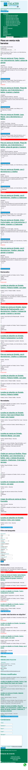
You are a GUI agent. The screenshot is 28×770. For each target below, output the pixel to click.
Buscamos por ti (4, 11)
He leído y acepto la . (12, 746)
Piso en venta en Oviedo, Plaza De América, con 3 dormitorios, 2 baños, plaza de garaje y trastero (14, 145)
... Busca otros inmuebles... (12, 25)
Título (2, 722)
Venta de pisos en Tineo (12, 16)
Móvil (2, 728)
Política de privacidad (17, 746)
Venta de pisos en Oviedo (12, 15)
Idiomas (5, 35)
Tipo (2, 536)
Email (2, 731)
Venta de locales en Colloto (12, 19)
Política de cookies (15, 756)
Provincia (3, 539)
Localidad (3, 542)
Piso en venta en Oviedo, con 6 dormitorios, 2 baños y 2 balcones (14, 196)
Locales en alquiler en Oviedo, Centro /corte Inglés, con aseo (12, 637)
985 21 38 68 (4, 10)
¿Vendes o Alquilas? (8, 28)
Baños (2, 551)
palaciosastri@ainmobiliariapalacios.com (10, 8)
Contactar (3, 748)
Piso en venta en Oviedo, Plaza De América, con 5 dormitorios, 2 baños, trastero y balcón (14, 90)
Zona (2, 545)
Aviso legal (15, 759)
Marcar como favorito (5, 78)
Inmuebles (6, 14)
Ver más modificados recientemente (9, 716)
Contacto (5, 31)
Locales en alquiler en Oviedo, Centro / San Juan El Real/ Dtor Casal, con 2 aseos (12, 414)
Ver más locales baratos (7, 653)
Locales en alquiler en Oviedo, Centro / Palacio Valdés (12, 393)
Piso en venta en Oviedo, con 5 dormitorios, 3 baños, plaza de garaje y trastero (12, 250)
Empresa (5, 29)
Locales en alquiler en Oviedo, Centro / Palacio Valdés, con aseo (13, 286)
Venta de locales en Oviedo (12, 18)
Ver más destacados (5, 611)
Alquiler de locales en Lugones (13, 22)
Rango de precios (5, 554)
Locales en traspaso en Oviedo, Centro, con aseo (12, 483)
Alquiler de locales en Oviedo (13, 21)
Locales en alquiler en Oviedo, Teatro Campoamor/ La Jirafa (12, 337)
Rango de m (4, 557)
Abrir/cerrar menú (5, 1)
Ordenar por (4, 48)
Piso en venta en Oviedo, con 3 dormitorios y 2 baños (12, 170)
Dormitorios (4, 548)
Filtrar (2, 561)
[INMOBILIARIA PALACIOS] (11, 7)
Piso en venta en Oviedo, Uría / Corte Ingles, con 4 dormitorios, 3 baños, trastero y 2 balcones (13, 222)
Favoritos (5, 32)
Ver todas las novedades (7, 527)
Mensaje (3, 734)
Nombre (3, 725)
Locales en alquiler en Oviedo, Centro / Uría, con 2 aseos (12, 519)
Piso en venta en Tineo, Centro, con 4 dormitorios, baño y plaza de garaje (14, 60)
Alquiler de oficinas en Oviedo (13, 24)
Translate (25, 37)
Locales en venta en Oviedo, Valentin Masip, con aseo (11, 434)
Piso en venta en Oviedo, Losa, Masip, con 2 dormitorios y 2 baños (12, 116)
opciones (3, 560)
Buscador (5, 27)
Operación (3, 533)
